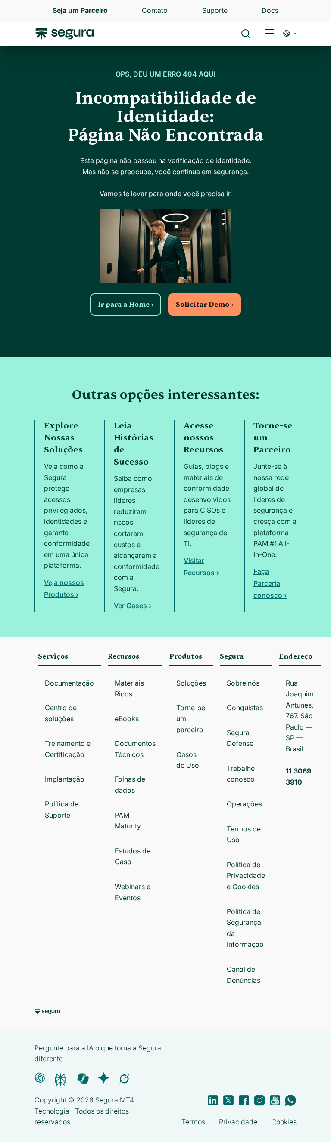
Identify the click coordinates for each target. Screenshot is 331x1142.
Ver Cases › (132, 605)
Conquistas (245, 707)
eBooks (127, 718)
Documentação (69, 683)
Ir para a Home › (125, 304)
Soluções (191, 683)
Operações (244, 804)
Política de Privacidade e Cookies (246, 875)
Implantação (64, 779)
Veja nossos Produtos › (64, 588)
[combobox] (165, 46)
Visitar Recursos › (201, 566)
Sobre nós (243, 683)
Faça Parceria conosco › (270, 583)
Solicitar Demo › (204, 304)
